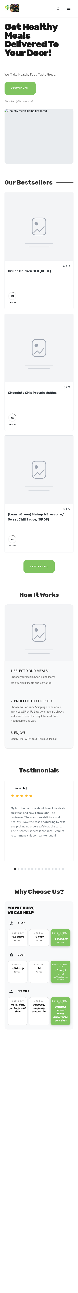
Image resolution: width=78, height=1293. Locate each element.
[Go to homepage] (12, 10)
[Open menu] (68, 8)
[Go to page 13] (56, 869)
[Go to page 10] (46, 869)
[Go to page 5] (29, 869)
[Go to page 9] (42, 869)
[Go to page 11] (49, 869)
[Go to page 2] (19, 869)
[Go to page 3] (22, 869)
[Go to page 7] (36, 869)
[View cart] (58, 8)
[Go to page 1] (15, 869)
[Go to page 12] (53, 869)
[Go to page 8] (39, 869)
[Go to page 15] (63, 869)
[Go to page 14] (59, 869)
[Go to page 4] (25, 869)
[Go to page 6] (32, 869)
